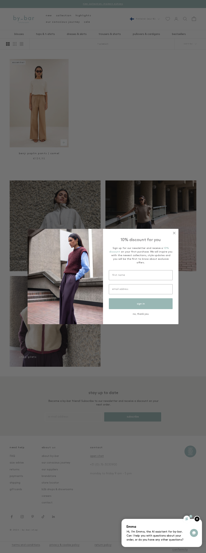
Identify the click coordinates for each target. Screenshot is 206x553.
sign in (141, 303)
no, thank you (141, 314)
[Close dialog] (174, 233)
